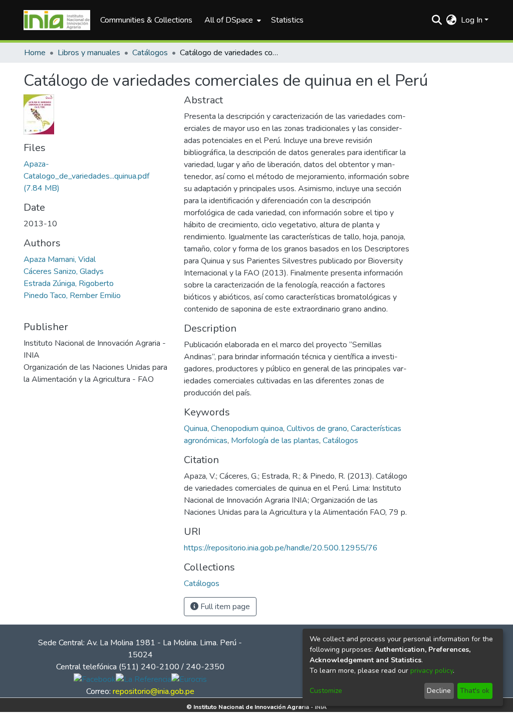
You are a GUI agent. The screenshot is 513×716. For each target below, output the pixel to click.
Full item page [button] (224, 606)
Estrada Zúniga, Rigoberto (69, 283)
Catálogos (150, 52)
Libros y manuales (89, 52)
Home (35, 52)
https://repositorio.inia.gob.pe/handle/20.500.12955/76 (281, 547)
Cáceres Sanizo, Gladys (64, 271)
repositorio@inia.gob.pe (153, 691)
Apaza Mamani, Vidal (60, 259)
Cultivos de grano (317, 428)
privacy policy (431, 670)
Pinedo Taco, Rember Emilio (72, 295)
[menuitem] (231, 20)
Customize (326, 690)
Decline (439, 690)
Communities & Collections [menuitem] (146, 20)
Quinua (195, 428)
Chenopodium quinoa (247, 428)
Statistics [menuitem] (287, 20)
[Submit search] (437, 20)
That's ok (474, 690)
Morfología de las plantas (275, 440)
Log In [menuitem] (471, 20)
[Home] (57, 20)
